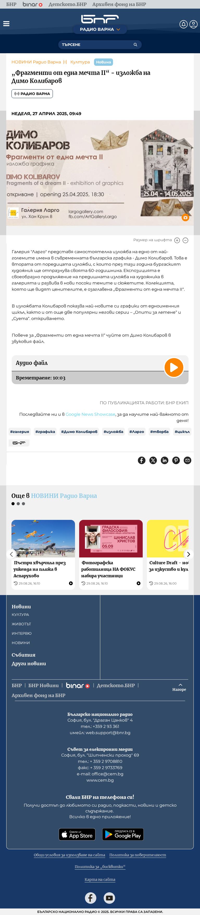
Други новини (29, 664)
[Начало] (100, 19)
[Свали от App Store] (77, 834)
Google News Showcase (90, 414)
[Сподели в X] (153, 460)
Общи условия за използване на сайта (69, 855)
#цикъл (182, 431)
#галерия (19, 431)
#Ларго (136, 431)
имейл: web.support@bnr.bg (100, 732)
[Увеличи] (177, 240)
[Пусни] (174, 367)
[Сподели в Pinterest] (176, 460)
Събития (23, 655)
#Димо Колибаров (79, 431)
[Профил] (193, 24)
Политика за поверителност (137, 855)
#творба (159, 431)
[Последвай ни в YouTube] (109, 898)
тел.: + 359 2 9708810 (100, 761)
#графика (45, 431)
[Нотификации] (183, 24)
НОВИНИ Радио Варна (36, 62)
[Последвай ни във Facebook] (90, 898)
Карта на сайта (100, 879)
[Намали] (185, 240)
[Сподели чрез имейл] (187, 460)
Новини (21, 607)
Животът (21, 624)
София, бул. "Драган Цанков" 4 (100, 720)
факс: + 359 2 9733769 (100, 767)
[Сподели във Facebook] (142, 460)
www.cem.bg (100, 780)
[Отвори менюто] (6, 23)
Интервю (22, 633)
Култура (80, 62)
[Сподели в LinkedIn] (164, 460)
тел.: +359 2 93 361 (100, 726)
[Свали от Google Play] (123, 834)
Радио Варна (35, 93)
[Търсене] (135, 44)
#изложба (113, 431)
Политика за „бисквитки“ (100, 866)
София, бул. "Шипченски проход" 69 (100, 755)
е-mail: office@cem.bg (100, 773)
